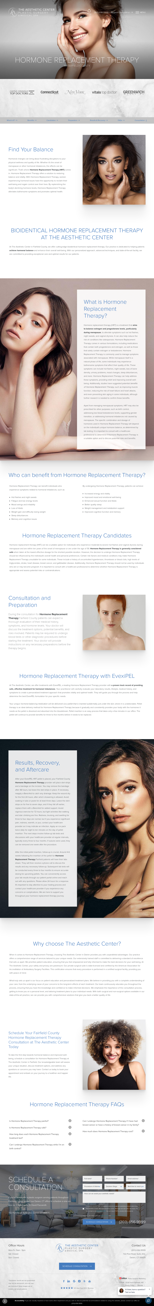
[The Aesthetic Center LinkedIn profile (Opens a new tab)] (68, 1281)
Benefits (31, 120)
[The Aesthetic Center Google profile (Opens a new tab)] (74, 1281)
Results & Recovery (98, 120)
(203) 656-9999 (101, 12)
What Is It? (11, 120)
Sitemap (140, 1285)
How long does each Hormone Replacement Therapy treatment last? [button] (34, 1136)
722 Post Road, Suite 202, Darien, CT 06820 (134, 1256)
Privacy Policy (129, 1285)
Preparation (73, 120)
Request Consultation (120, 12)
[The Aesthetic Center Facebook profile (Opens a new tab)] (64, 1281)
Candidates (51, 120)
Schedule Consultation (97, 1222)
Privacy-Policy (115, 1215)
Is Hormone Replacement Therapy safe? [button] (27, 1127)
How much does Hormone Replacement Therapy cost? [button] (108, 1131)
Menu (143, 12)
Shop (89, 14)
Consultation (140, 120)
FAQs (120, 120)
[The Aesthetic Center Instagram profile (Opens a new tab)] (79, 1281)
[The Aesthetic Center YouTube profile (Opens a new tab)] (89, 1281)
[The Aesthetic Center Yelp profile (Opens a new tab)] (84, 1281)
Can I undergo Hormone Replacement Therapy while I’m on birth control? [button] (36, 1146)
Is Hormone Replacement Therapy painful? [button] (29, 1121)
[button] (4, 1301)
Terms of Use (104, 1215)
